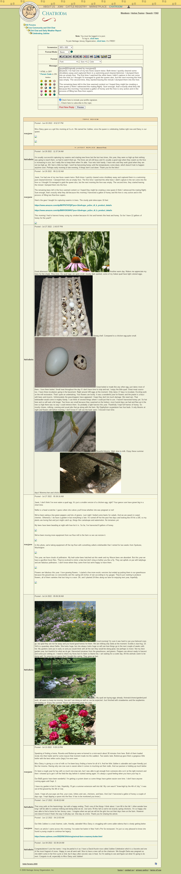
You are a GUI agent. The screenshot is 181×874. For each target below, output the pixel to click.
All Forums (31, 25)
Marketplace (98, 7)
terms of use (155, 870)
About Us (49, 7)
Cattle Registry (76, 7)
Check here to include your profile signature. (80, 100)
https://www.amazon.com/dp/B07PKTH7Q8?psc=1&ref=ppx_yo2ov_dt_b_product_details (73, 205)
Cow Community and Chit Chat (41, 28)
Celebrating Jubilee (40, 33)
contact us (129, 870)
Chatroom (115, 7)
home (120, 870)
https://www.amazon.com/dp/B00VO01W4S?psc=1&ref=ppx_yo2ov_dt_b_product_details (73, 210)
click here (94, 38)
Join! (60, 7)
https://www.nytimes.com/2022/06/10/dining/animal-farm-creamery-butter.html (68, 836)
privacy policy (142, 870)
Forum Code (46, 74)
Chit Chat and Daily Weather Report (45, 31)
